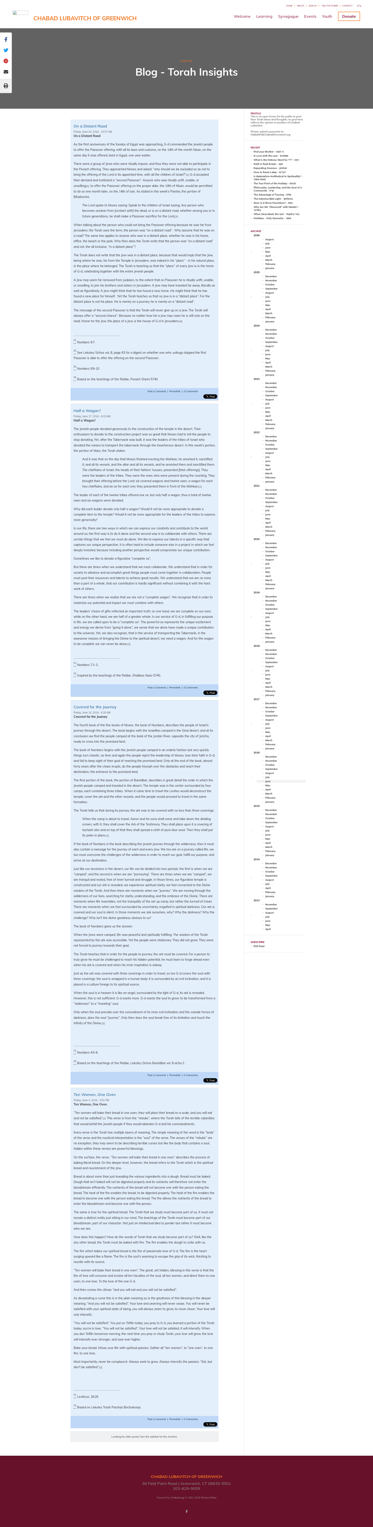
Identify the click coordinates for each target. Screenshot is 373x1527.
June (267, 247)
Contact (347, 5)
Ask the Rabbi (330, 5)
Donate (349, 16)
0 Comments (191, 391)
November (271, 280)
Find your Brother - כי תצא (269, 151)
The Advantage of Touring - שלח (272, 194)
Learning (264, 16)
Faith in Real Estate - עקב (268, 164)
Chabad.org (177, 1497)
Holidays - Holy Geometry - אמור (272, 218)
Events (310, 16)
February (270, 264)
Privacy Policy (209, 1497)
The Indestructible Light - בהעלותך (273, 198)
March (268, 259)
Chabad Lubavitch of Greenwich (85, 18)
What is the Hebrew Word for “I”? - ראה (276, 159)
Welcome (242, 16)
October (270, 284)
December (271, 276)
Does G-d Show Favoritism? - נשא (273, 202)
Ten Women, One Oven (95, 1094)
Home (289, 5)
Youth (327, 16)
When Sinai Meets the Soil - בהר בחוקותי (276, 214)
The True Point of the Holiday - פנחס (275, 183)
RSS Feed (259, 946)
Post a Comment (157, 391)
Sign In (312, 5)
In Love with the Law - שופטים (271, 155)
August (269, 239)
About (300, 5)
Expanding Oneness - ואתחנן (270, 168)
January (269, 268)
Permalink (174, 391)
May (267, 251)
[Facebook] (186, 1511)
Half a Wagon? (87, 410)
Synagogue (288, 16)
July (267, 243)
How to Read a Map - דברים (270, 172)
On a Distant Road (90, 126)
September (271, 288)
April (268, 255)
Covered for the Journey (95, 706)
